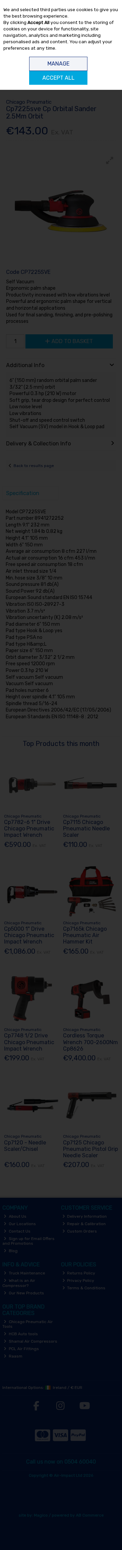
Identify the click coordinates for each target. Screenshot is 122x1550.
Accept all (58, 78)
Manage (58, 63)
